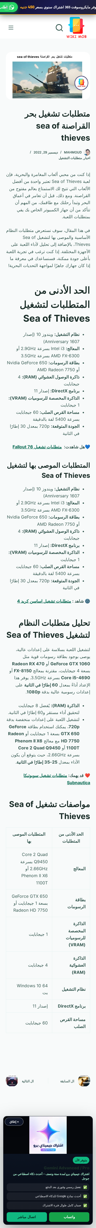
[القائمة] (11, 27)
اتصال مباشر (27, 1217)
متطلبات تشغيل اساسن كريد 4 (44, 601)
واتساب (69, 1217)
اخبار (87, 158)
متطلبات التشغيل (70, 158)
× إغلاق (14, 1121)
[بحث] (59, 27)
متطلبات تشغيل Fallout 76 (37, 446)
